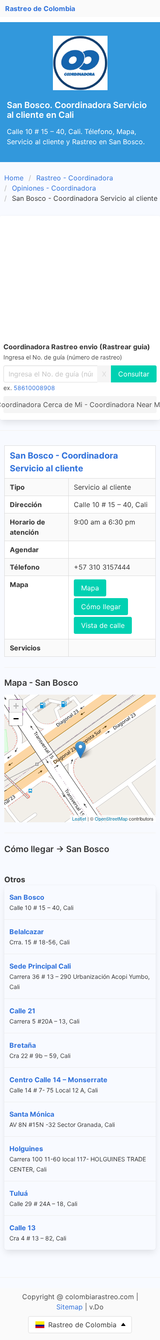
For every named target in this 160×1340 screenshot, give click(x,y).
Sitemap (69, 1307)
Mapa (90, 588)
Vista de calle (103, 625)
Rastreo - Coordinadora (74, 178)
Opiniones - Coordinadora (54, 188)
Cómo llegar (101, 606)
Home (13, 178)
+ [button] (16, 706)
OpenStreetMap (111, 818)
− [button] (16, 718)
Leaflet (79, 818)
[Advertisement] (80, 280)
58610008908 (34, 387)
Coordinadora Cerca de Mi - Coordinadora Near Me (80, 404)
